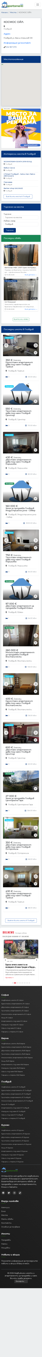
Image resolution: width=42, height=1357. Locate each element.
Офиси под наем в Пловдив (12, 1115)
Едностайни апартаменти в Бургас (15, 1134)
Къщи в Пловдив (8, 1104)
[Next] (36, 960)
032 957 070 (11, 47)
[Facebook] (3, 1193)
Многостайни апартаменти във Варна (17, 1057)
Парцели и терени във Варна (13, 1075)
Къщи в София (7, 1018)
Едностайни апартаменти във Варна (16, 1047)
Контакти (6, 1223)
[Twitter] (9, 1193)
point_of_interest (29, 26)
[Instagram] (14, 1193)
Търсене (7, 214)
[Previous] (5, 960)
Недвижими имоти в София (12, 1000)
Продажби (6, 1240)
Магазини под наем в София (12, 1025)
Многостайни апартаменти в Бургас (16, 1144)
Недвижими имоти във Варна (13, 1043)
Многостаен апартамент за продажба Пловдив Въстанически (20, 654)
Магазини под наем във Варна (13, 1068)
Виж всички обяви (21, 319)
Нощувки (5, 1248)
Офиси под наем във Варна (12, 1071)
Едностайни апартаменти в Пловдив (16, 1090)
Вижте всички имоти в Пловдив (21, 920)
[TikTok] (20, 1193)
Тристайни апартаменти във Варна (15, 1054)
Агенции (5, 1207)
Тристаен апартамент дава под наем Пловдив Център (18, 413)
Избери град (9, 221)
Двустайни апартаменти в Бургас (15, 1137)
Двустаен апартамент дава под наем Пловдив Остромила (18, 847)
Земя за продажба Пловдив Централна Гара (20, 799)
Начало (4, 12)
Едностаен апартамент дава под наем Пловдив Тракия (19, 364)
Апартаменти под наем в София (14, 1021)
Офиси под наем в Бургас (11, 1158)
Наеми (4, 1244)
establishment (18, 29)
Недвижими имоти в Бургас (12, 1130)
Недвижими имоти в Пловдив (13, 1087)
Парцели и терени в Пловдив (13, 1118)
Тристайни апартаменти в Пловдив (15, 1097)
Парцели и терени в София (12, 1032)
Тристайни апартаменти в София (15, 1011)
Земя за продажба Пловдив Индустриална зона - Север (20, 509)
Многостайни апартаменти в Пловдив (17, 1101)
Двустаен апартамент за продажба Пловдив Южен (20, 607)
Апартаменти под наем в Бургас (14, 1151)
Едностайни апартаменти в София (15, 1004)
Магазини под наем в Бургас (12, 1155)
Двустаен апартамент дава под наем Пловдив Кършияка (18, 462)
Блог (3, 1211)
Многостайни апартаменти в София (16, 1014)
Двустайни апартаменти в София (15, 1007)
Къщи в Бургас (7, 1148)
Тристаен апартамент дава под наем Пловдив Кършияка (18, 559)
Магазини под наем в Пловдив (13, 1111)
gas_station (17, 26)
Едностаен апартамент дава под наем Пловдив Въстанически (19, 703)
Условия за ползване (10, 1227)
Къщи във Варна (7, 1061)
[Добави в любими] (35, 352)
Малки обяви (7, 1219)
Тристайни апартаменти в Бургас (15, 1141)
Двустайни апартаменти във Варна (15, 1050)
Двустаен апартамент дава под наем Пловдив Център (18, 752)
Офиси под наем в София (11, 1028)
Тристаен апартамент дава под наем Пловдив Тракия (18, 895)
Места (13, 12)
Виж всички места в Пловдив (18, 196)
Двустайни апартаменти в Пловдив (16, 1094)
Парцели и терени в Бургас (12, 1162)
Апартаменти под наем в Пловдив (15, 1108)
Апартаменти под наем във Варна (15, 1064)
